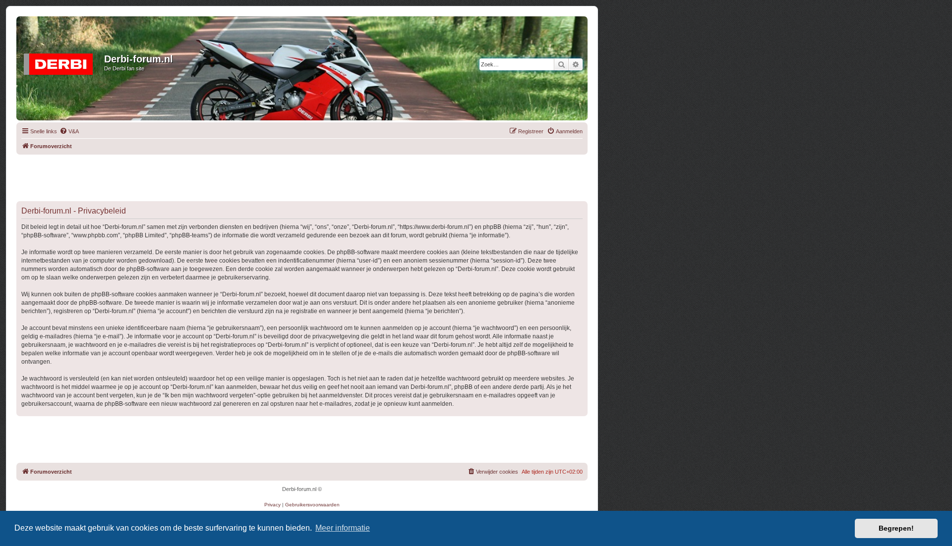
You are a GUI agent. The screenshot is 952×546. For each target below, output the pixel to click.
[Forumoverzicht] (61, 62)
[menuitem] (69, 131)
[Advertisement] (301, 177)
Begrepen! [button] (896, 528)
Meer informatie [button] (342, 528)
